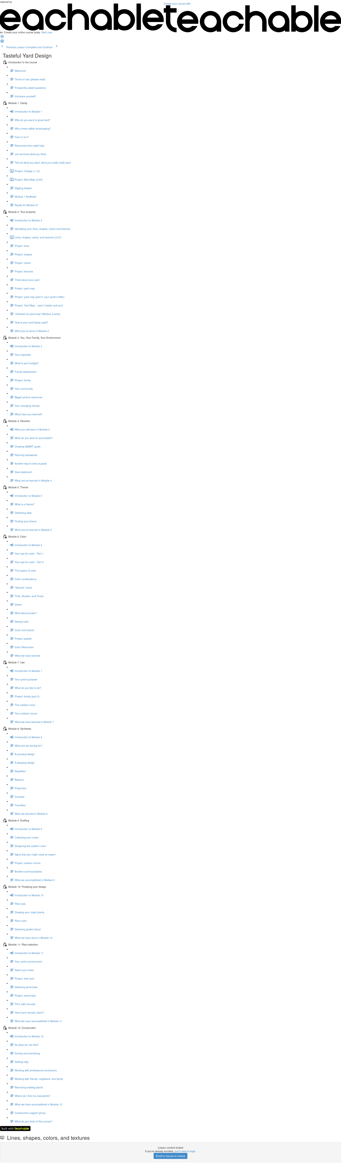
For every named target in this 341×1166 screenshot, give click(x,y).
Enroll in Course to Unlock (170, 1156)
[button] (2, 37)
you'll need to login (184, 1151)
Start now (46, 32)
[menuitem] (2, 42)
